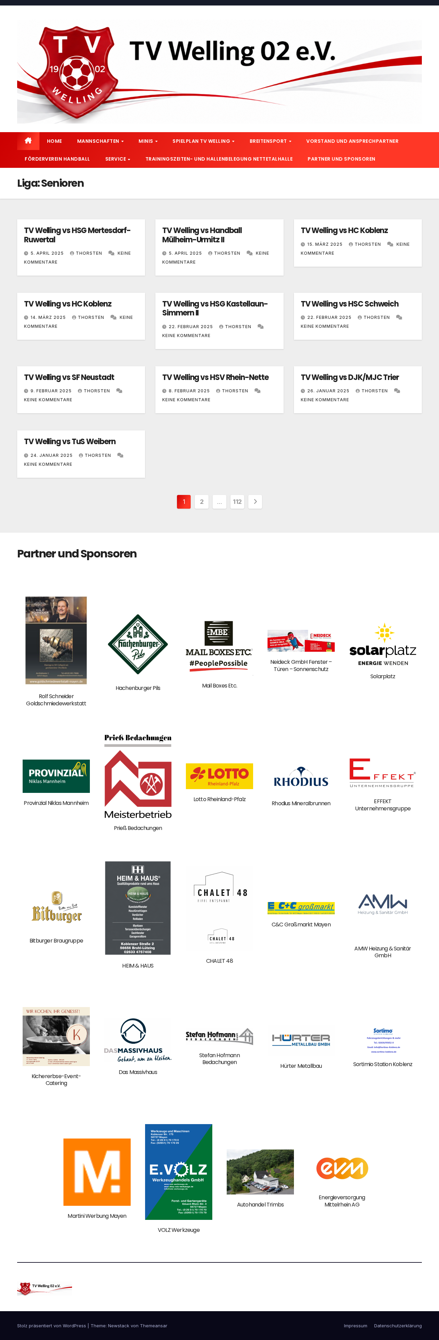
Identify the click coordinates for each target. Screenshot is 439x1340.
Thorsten (90, 253)
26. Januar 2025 (329, 390)
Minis (146, 141)
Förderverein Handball (57, 158)
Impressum (355, 1325)
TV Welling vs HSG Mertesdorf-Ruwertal (77, 235)
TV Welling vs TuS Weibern (70, 441)
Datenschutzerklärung (398, 1325)
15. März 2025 (325, 244)
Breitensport (269, 141)
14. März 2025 (49, 317)
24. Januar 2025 (52, 455)
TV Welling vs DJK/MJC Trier (350, 377)
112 (237, 501)
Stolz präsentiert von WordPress (52, 1325)
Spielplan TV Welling (202, 141)
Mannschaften (99, 141)
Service (116, 158)
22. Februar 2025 (191, 326)
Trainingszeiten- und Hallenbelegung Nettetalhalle (219, 158)
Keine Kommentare (186, 335)
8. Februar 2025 (190, 390)
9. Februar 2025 (52, 390)
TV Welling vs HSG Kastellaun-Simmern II (215, 308)
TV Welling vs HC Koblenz (344, 230)
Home (54, 141)
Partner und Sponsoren (342, 158)
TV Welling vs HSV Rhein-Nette (215, 377)
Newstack (118, 1325)
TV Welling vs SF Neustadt (69, 377)
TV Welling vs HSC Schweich (350, 304)
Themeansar (153, 1325)
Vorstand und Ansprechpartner (352, 141)
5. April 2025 (48, 253)
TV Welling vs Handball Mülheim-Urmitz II (202, 235)
